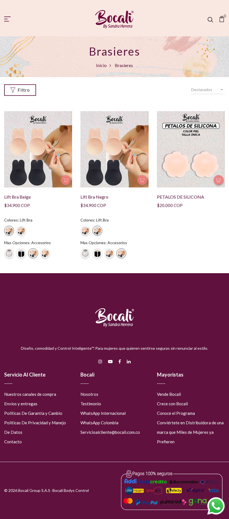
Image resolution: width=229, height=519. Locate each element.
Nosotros (89, 394)
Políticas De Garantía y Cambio (33, 413)
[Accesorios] (9, 253)
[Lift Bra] (9, 230)
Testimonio (90, 403)
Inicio (101, 65)
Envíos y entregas (20, 403)
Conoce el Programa (176, 413)
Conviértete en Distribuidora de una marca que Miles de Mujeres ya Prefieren (190, 432)
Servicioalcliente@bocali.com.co (110, 432)
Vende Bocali (169, 394)
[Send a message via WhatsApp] (216, 506)
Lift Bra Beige (17, 196)
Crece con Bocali (172, 403)
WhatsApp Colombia (99, 422)
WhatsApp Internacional (103, 413)
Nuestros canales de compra (30, 394)
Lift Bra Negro (94, 196)
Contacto (13, 441)
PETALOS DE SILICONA (180, 196)
